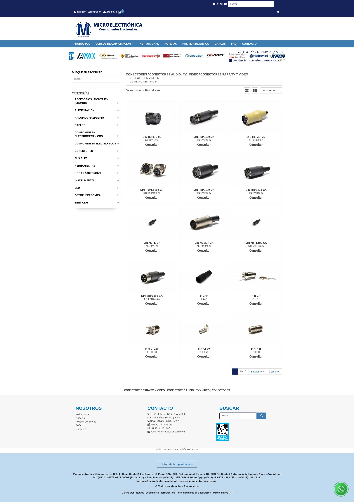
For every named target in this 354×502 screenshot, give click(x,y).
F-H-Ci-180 (152, 348)
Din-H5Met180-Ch (152, 189)
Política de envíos (195, 43)
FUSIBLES (81, 158)
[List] (255, 90)
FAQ (234, 43)
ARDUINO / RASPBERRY (90, 117)
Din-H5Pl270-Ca (256, 189)
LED (77, 187)
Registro (111, 11)
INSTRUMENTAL (85, 180)
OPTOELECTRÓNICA (88, 195)
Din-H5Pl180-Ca (203, 189)
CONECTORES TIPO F (143, 81)
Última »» (274, 371)
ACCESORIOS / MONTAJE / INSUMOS (91, 101)
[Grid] (247, 90)
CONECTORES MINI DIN (144, 77)
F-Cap (204, 295)
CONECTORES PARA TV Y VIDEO (224, 74)
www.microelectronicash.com (198, 480)
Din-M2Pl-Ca (151, 242)
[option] (80, 56)
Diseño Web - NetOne (133, 492)
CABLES (80, 125)
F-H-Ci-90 (204, 348)
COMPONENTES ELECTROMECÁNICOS (89, 134)
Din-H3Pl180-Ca (203, 136)
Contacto (249, 43)
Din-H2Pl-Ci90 (152, 136)
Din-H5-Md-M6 (256, 136)
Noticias (170, 43)
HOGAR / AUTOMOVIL (88, 173)
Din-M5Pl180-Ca (256, 242)
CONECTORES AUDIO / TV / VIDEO (173, 74)
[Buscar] (278, 12)
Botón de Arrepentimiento (177, 464)
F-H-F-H (256, 348)
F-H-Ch (256, 295)
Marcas (220, 43)
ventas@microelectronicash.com (157, 480)
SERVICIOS (81, 202)
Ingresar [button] (96, 11)
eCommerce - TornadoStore (160, 492)
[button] (214, 4)
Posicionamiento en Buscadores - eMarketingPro (202, 492)
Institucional (149, 43)
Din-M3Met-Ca (204, 242)
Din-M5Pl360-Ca (152, 295)
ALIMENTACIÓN (84, 110)
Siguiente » (257, 371)
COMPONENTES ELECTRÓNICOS (95, 143)
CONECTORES (84, 150)
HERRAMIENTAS (85, 165)
